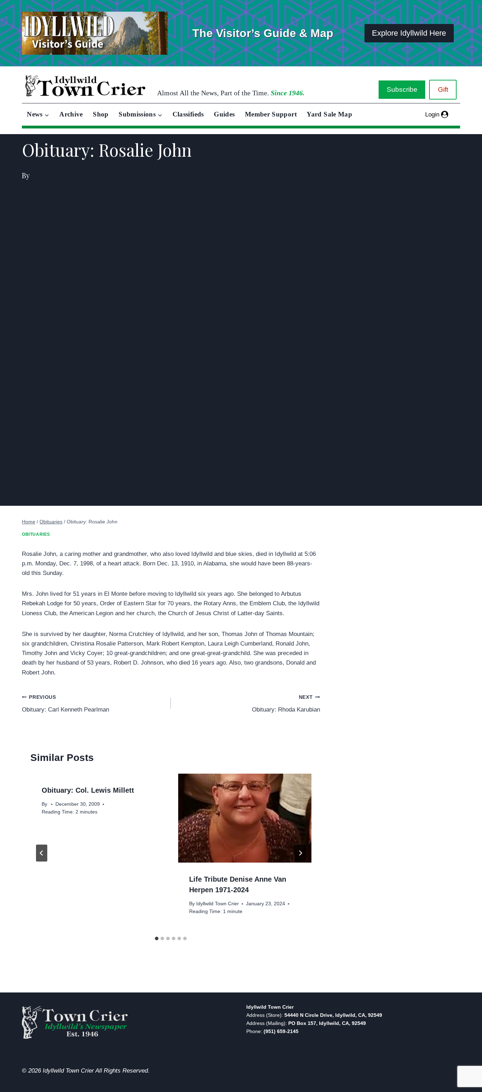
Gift (443, 89)
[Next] (300, 853)
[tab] (156, 938)
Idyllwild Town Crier (217, 903)
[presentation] (244, 818)
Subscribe (402, 89)
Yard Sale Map (329, 114)
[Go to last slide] (41, 853)
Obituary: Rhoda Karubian (286, 704)
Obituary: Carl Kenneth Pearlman (65, 704)
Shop (100, 114)
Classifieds (188, 114)
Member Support (271, 114)
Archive (71, 114)
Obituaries (36, 534)
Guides (224, 114)
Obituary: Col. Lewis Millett (88, 790)
